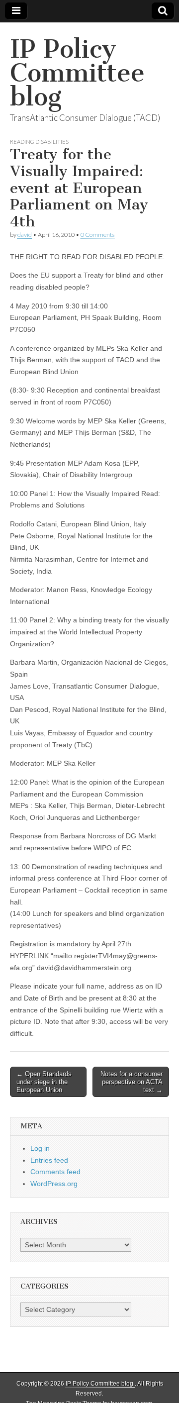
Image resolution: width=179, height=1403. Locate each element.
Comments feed (55, 1172)
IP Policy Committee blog (77, 73)
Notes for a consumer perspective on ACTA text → (131, 1081)
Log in (40, 1148)
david (24, 234)
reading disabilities (39, 141)
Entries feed (49, 1160)
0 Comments (97, 234)
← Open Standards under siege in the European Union (44, 1081)
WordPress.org (54, 1184)
